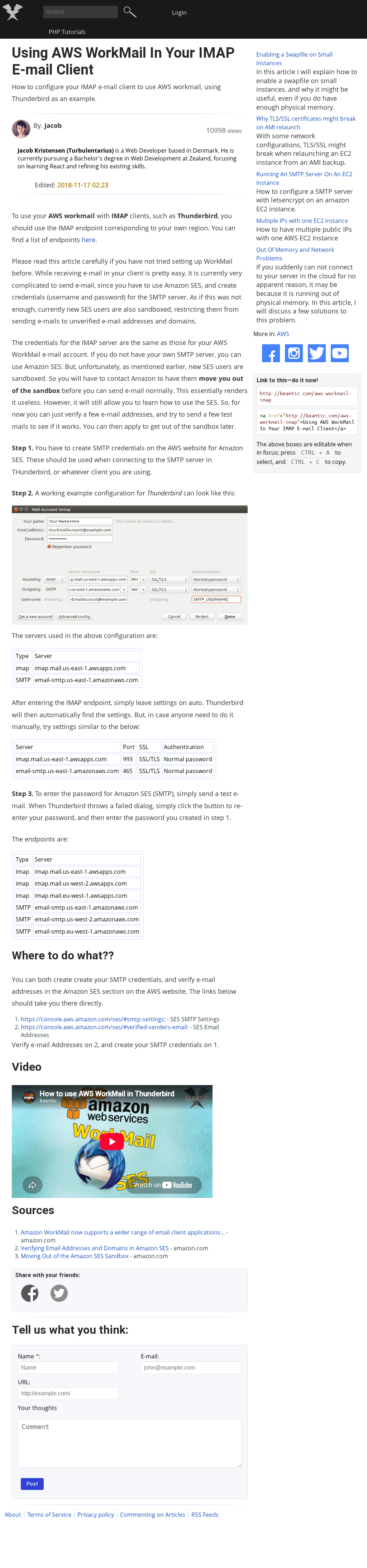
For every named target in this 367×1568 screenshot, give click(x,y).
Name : (29, 1356)
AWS (283, 334)
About (13, 1515)
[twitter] (59, 1293)
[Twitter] (317, 353)
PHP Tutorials (67, 32)
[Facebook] (271, 353)
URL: (24, 1382)
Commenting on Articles (152, 1515)
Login (179, 12)
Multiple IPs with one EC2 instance (302, 221)
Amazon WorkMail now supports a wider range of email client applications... (123, 1232)
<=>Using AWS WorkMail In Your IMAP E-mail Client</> (307, 421)
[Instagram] (294, 353)
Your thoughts (37, 1408)
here (88, 239)
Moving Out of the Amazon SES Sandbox (75, 1256)
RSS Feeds (205, 1515)
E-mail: (150, 1356)
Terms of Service (49, 1515)
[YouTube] (340, 353)
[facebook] (30, 1293)
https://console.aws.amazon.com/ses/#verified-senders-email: (105, 1027)
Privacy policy (95, 1515)
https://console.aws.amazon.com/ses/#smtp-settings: (93, 1019)
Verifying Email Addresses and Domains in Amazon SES (95, 1248)
